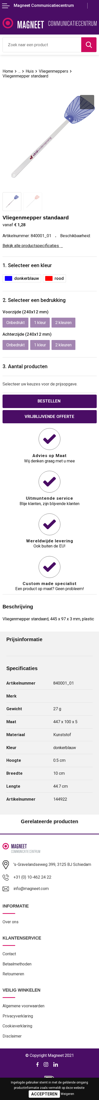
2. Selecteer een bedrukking (34, 300)
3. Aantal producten (25, 366)
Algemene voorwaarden (23, 1006)
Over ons (11, 921)
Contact (9, 953)
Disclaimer (12, 1036)
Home (8, 71)
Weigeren (67, 1094)
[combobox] (42, 44)
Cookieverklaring (17, 1026)
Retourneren (13, 974)
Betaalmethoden (17, 964)
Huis (30, 71)
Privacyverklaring (18, 1016)
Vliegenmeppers (53, 71)
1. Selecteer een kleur (27, 265)
